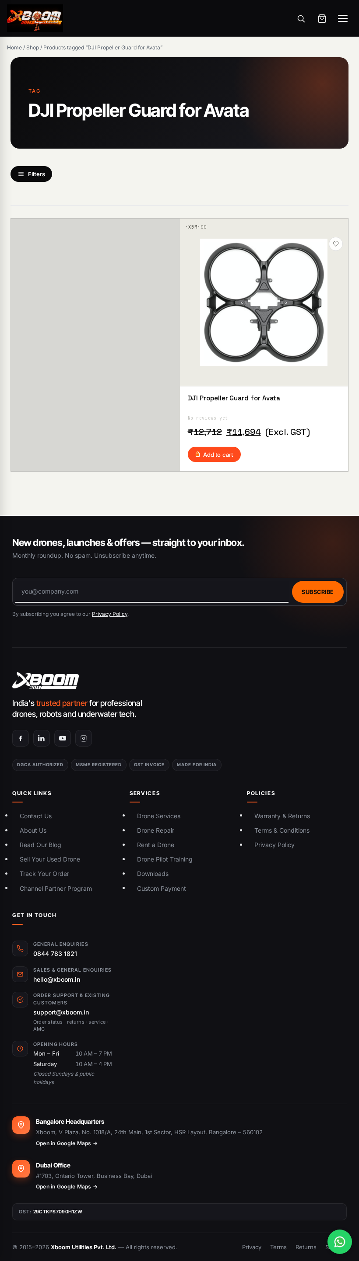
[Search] (300, 188)
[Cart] (322, 18)
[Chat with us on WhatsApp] (339, 1242)
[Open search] (301, 18)
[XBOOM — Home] (35, 18)
